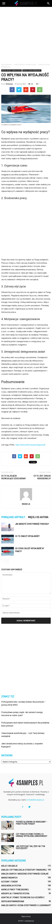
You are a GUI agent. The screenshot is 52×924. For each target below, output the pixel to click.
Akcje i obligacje (9, 866)
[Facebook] (22, 807)
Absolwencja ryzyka (11, 885)
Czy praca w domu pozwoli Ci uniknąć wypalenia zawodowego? (31, 835)
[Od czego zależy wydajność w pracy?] (7, 551)
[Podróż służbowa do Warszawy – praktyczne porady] (7, 825)
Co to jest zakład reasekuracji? (42, 477)
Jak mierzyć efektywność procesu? (32, 524)
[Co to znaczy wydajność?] (7, 539)
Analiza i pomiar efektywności (32, 70)
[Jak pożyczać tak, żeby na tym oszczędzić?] (7, 849)
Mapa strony (26, 916)
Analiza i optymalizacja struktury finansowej (24, 870)
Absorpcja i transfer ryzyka (15, 893)
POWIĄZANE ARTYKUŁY (13, 517)
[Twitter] (29, 807)
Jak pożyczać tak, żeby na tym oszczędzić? (30, 847)
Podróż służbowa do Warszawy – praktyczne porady (31, 823)
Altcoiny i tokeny (9, 881)
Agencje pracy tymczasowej (15, 889)
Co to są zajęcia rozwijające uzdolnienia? (13, 477)
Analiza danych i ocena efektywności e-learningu (25, 905)
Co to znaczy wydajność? (27, 536)
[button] (48, 3)
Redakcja (9, 84)
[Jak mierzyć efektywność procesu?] (7, 526)
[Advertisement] (26, 34)
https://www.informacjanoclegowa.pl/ (30, 445)
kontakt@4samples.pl (35, 800)
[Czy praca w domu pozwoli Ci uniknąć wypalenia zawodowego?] (7, 837)
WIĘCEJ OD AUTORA (38, 517)
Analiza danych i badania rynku (11, 70)
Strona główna (6, 64)
